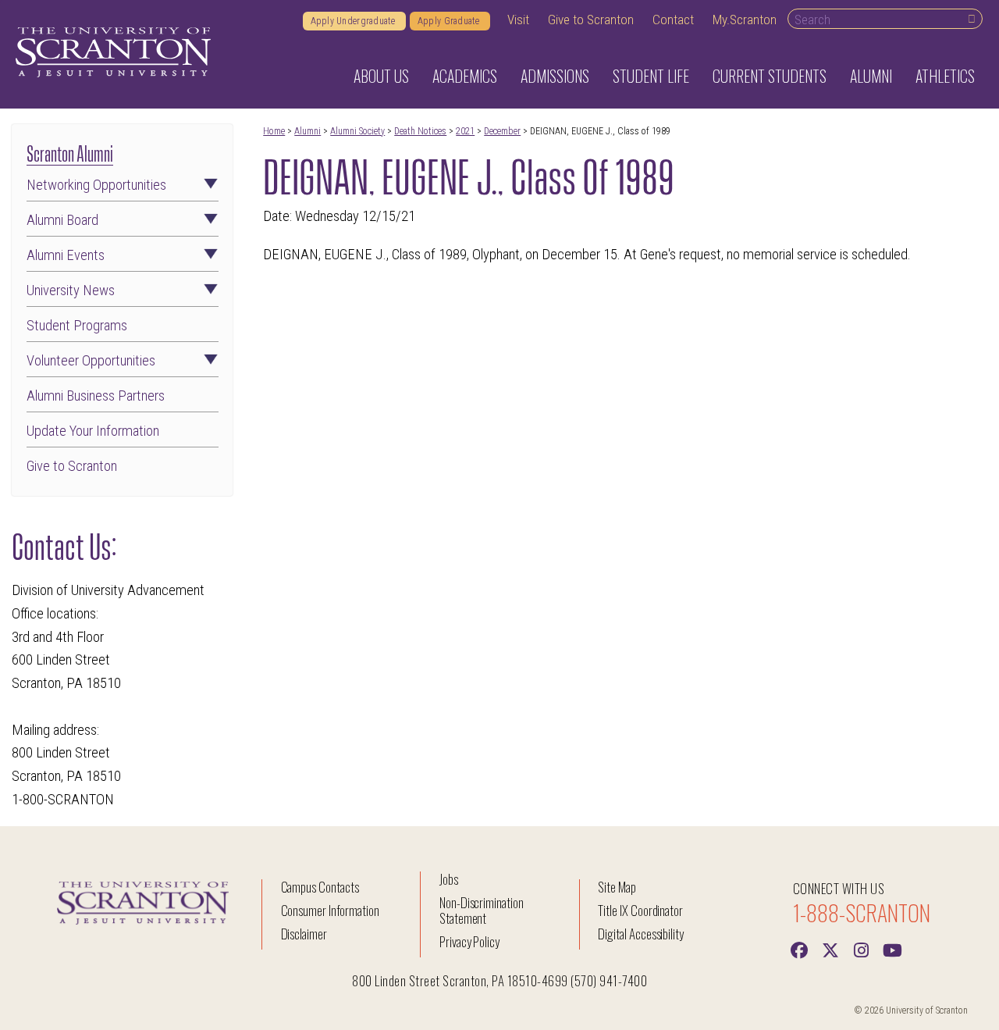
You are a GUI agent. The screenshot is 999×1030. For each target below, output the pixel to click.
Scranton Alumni (70, 152)
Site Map (617, 886)
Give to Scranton (591, 19)
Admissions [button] (555, 75)
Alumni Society (357, 131)
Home (274, 131)
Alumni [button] (871, 75)
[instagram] (861, 948)
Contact (673, 19)
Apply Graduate (450, 21)
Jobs (448, 879)
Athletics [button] (945, 75)
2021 (465, 131)
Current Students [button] (770, 75)
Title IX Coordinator (640, 910)
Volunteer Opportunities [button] (91, 361)
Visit (518, 19)
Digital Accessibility (641, 933)
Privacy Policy (469, 941)
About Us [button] (381, 75)
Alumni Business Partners (96, 396)
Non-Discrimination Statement (481, 910)
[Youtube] (892, 948)
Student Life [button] (651, 75)
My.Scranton (745, 19)
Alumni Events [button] (66, 255)
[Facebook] (799, 948)
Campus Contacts (320, 886)
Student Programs (77, 325)
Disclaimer (304, 933)
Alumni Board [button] (62, 220)
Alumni (307, 131)
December (502, 131)
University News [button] (71, 290)
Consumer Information (330, 910)
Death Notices (420, 131)
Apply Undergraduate (354, 21)
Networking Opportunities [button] (96, 185)
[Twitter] (830, 948)
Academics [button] (464, 75)
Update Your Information (93, 431)
